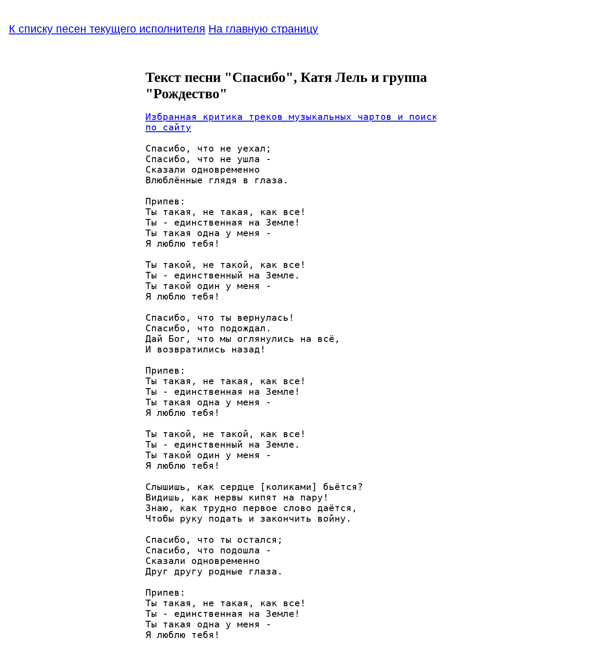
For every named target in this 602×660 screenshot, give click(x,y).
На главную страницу (263, 28)
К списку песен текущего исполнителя (107, 28)
